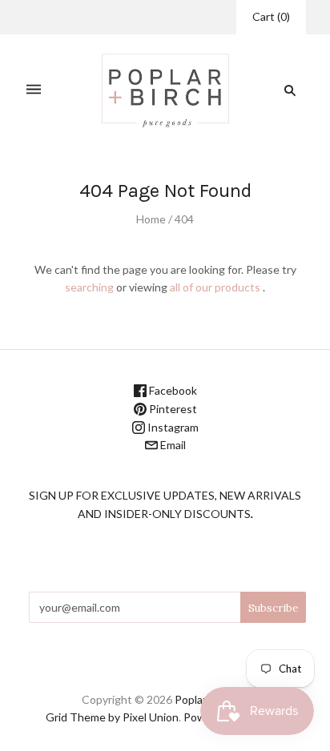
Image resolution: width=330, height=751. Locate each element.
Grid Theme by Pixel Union (112, 717)
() (271, 16)
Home (151, 219)
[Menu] (33, 90)
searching (89, 287)
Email (172, 445)
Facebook (172, 390)
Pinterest (172, 409)
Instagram (172, 427)
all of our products (215, 287)
